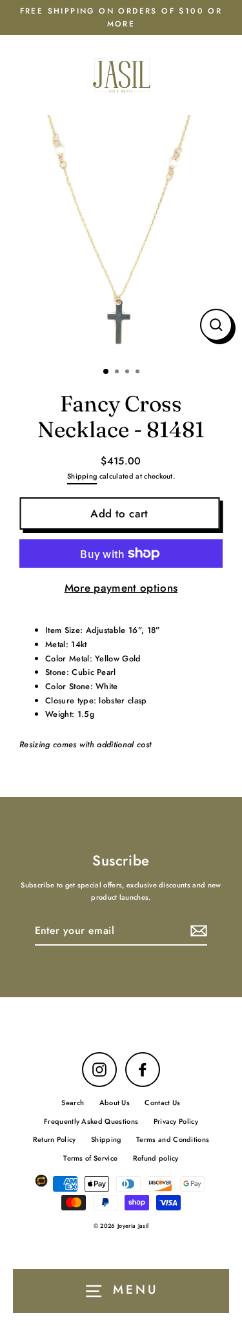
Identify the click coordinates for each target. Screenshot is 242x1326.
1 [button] (106, 372)
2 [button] (118, 372)
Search (72, 1102)
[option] (121, 236)
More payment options (121, 588)
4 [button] (139, 372)
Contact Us (162, 1102)
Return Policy (54, 1139)
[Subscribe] (197, 931)
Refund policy (156, 1158)
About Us (114, 1102)
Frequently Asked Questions (91, 1121)
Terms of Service (90, 1158)
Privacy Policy (176, 1121)
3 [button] (128, 372)
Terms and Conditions (172, 1139)
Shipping (82, 476)
